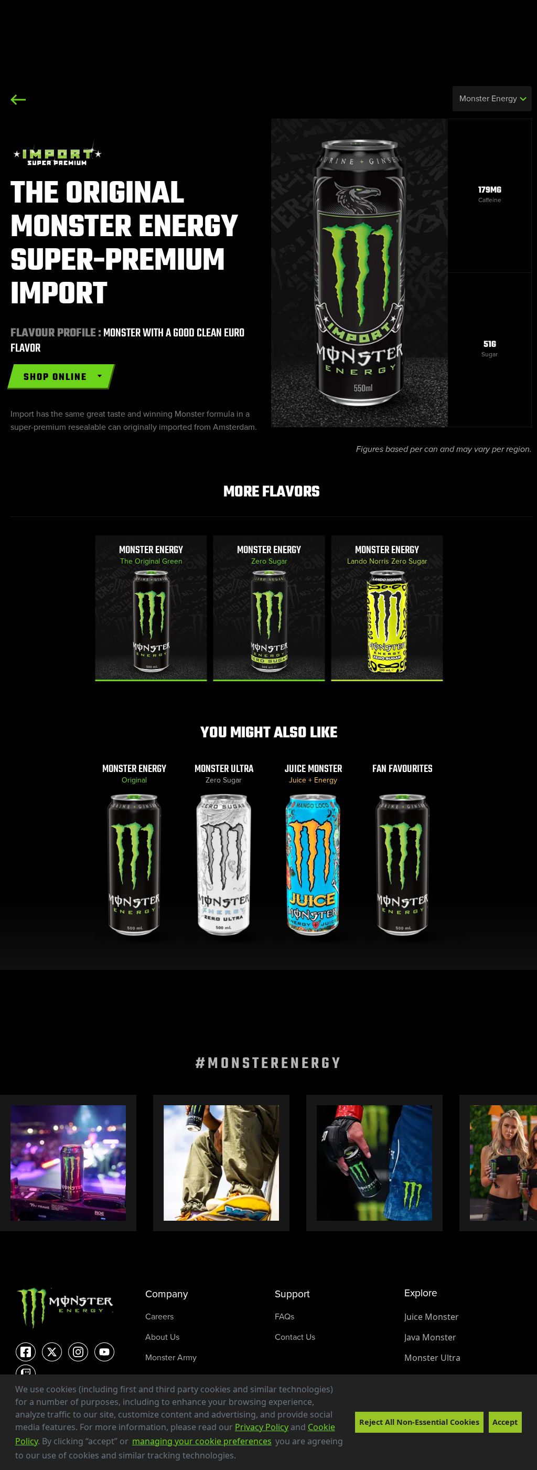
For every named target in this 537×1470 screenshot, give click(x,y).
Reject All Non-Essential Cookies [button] (419, 1422)
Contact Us (295, 1337)
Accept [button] (505, 1422)
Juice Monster (431, 1317)
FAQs (284, 1316)
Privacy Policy (261, 1427)
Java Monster (430, 1337)
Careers (159, 1316)
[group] (151, 608)
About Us (162, 1337)
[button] (239, 1456)
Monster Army (171, 1357)
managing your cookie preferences (202, 1441)
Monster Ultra (432, 1357)
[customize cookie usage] (246, 1458)
